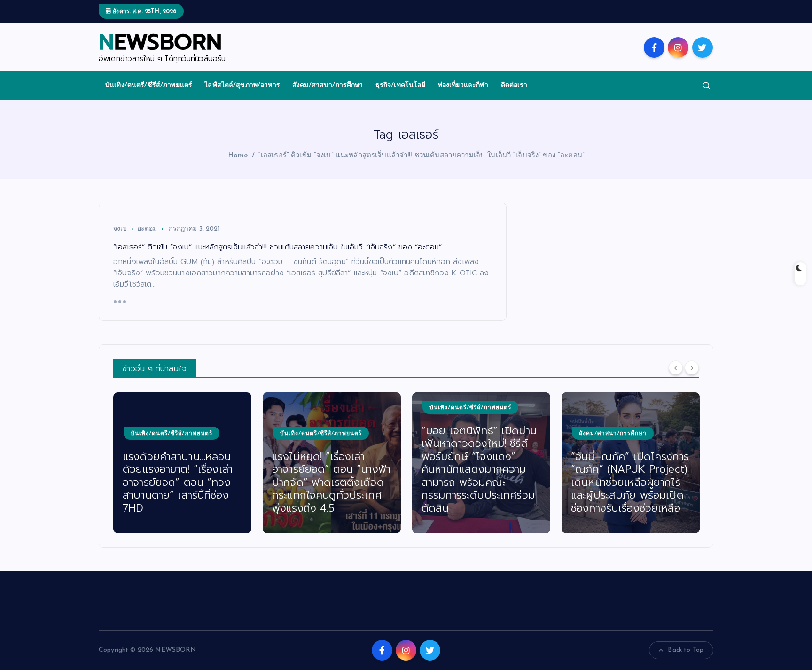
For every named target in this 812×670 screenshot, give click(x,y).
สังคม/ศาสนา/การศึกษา (327, 85)
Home (238, 155)
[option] (184, 462)
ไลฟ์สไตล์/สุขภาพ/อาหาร (242, 85)
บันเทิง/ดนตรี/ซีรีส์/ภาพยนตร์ (148, 85)
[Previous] (676, 367)
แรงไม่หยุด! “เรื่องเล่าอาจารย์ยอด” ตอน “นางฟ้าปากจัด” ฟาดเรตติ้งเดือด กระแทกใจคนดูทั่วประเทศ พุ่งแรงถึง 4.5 (183, 482)
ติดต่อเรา (514, 85)
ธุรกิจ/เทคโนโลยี (400, 85)
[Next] (692, 367)
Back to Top (685, 650)
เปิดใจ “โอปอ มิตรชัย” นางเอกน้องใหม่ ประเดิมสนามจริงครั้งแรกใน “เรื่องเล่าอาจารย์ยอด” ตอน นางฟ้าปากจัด (630, 482)
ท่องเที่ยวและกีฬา (463, 85)
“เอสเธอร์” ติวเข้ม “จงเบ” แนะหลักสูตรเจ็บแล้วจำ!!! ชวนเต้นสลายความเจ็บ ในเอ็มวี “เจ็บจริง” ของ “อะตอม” (421, 155)
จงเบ (120, 229)
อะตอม (147, 229)
